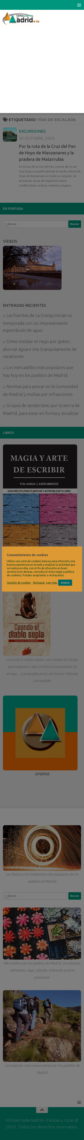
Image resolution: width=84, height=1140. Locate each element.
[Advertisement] (42, 71)
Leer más (51, 582)
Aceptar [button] (65, 582)
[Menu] (79, 5)
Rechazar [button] (39, 582)
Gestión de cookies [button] (19, 582)
